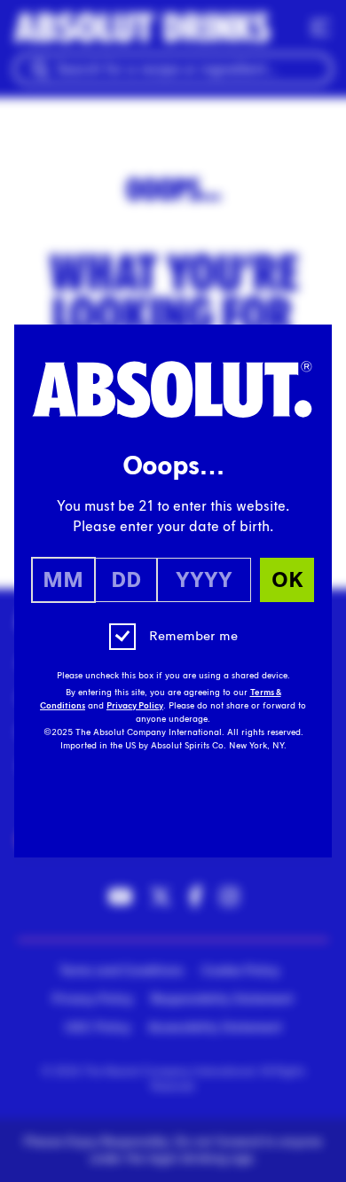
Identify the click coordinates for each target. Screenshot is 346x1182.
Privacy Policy (134, 706)
